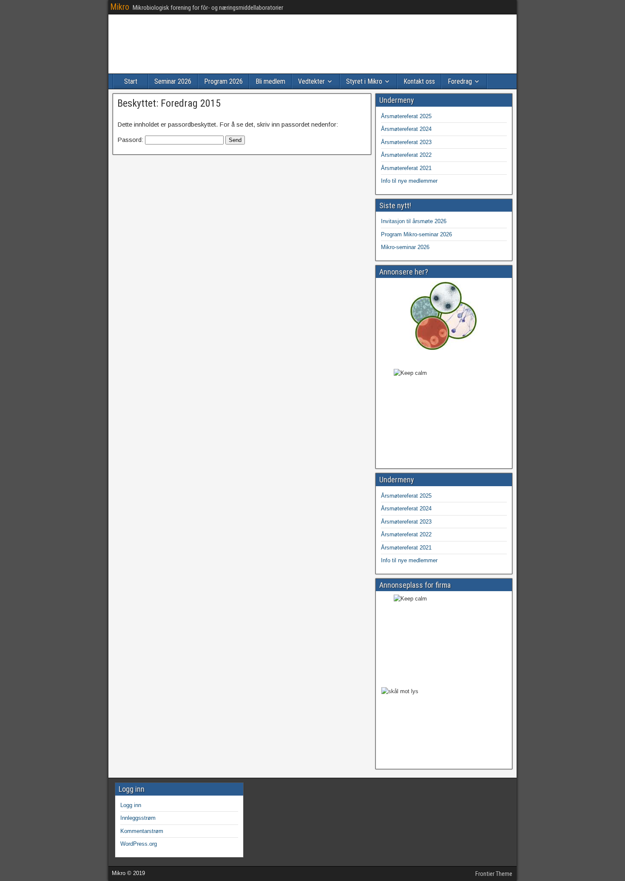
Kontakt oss (419, 81)
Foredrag (460, 81)
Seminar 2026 (172, 81)
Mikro (119, 7)
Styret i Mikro (364, 81)
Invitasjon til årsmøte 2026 (413, 221)
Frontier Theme (493, 874)
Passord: (131, 139)
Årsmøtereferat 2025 (406, 116)
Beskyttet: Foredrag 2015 (169, 103)
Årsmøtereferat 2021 (406, 168)
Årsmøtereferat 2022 (406, 155)
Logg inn (130, 805)
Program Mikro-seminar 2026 (416, 234)
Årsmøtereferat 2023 (406, 142)
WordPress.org (138, 844)
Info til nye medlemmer (409, 181)
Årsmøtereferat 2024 (406, 129)
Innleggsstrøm (138, 818)
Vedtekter (311, 81)
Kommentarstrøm (141, 831)
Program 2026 (223, 81)
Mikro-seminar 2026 (405, 247)
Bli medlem (270, 81)
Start (130, 81)
